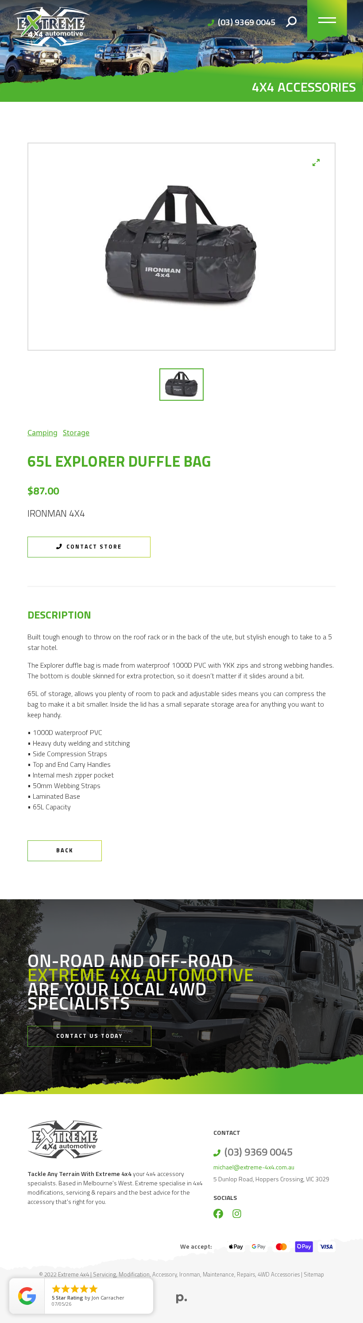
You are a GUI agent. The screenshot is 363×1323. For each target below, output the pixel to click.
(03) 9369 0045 (246, 22)
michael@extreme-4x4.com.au (253, 1167)
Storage (76, 432)
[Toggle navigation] (327, 22)
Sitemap (314, 1274)
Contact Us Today (89, 1036)
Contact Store (93, 546)
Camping (42, 432)
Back (64, 850)
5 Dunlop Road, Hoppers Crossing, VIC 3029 (271, 1179)
